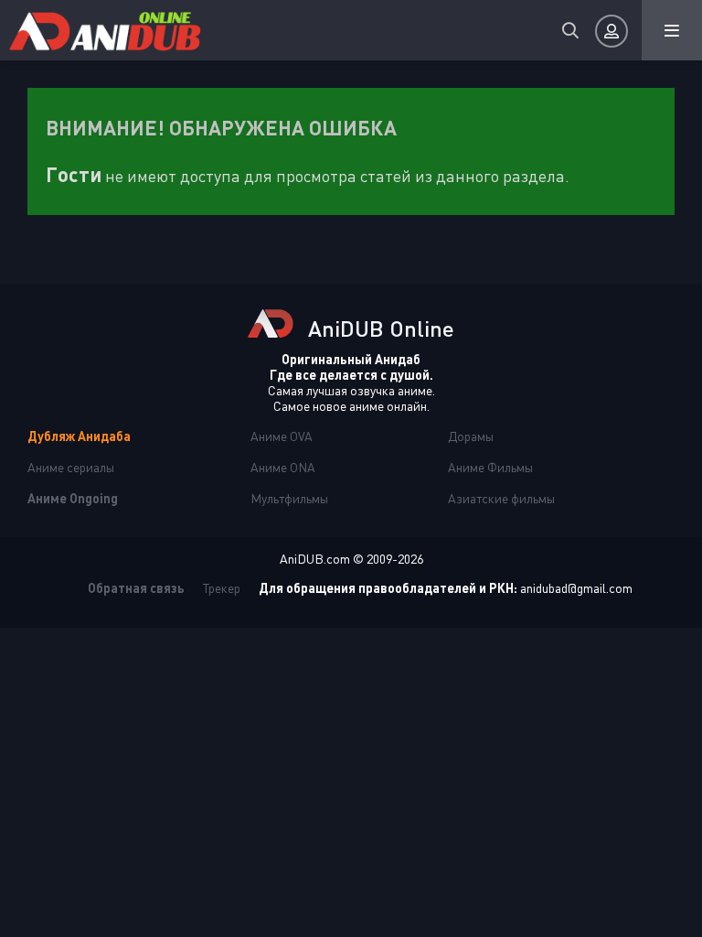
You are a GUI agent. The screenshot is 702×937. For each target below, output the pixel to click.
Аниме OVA (281, 436)
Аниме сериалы (70, 467)
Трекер (221, 588)
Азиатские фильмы (501, 498)
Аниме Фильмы (490, 467)
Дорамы (471, 436)
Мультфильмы (289, 498)
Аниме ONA (282, 467)
